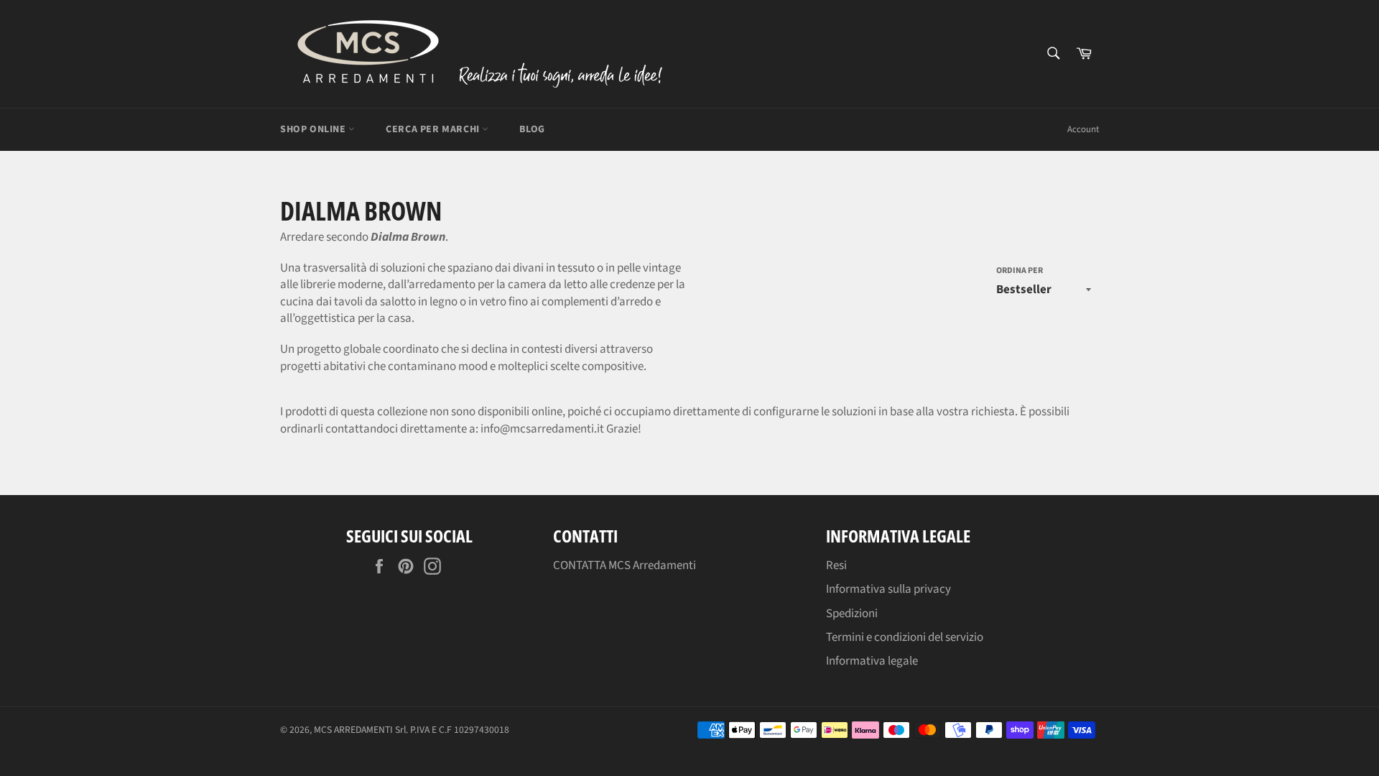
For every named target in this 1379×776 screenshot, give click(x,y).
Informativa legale (872, 661)
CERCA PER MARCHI (434, 129)
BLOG (531, 129)
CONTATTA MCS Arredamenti (624, 565)
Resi (836, 565)
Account (1083, 129)
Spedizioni (852, 613)
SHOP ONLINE (314, 129)
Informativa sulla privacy (888, 589)
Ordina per (1019, 271)
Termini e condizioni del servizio (904, 637)
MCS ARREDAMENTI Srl (360, 729)
